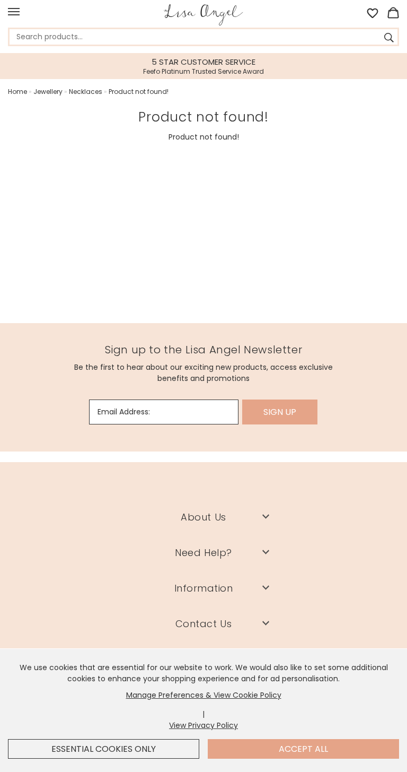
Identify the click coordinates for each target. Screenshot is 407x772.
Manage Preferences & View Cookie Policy (203, 695)
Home (17, 91)
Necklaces (85, 91)
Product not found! (139, 91)
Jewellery (48, 91)
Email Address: (124, 411)
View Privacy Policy (203, 725)
